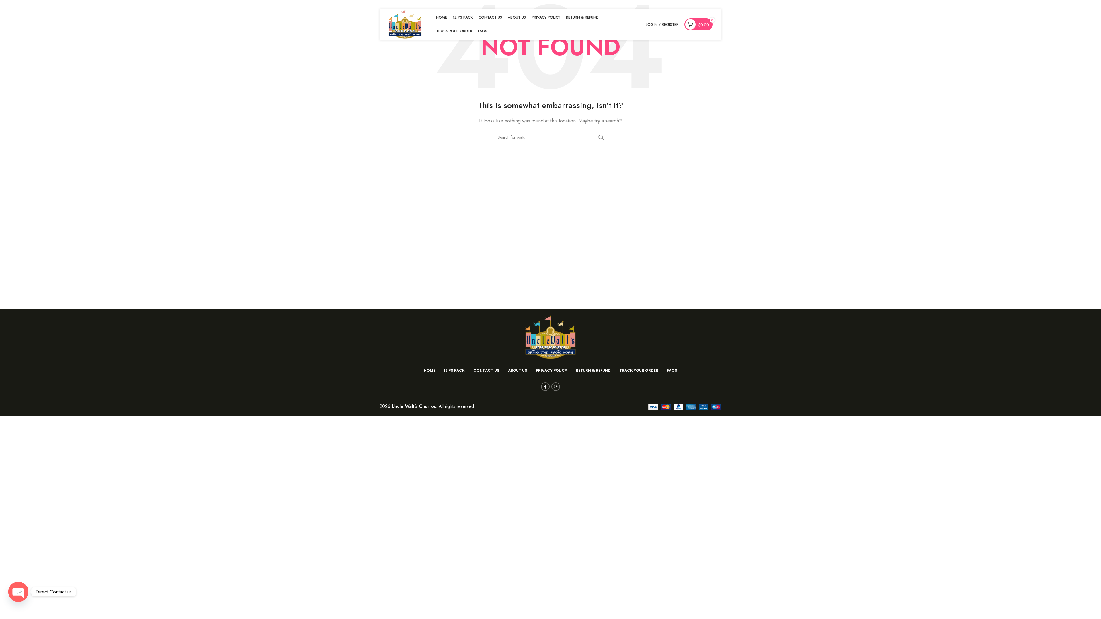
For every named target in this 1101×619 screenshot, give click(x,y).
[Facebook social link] (545, 386)
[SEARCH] (601, 137)
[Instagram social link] (555, 386)
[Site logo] (405, 24)
